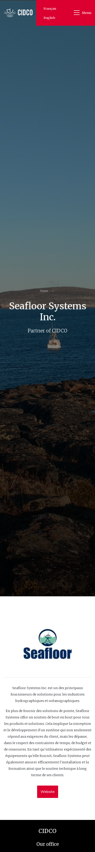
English (49, 17)
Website (48, 791)
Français (50, 8)
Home (44, 291)
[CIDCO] (18, 13)
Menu (86, 13)
